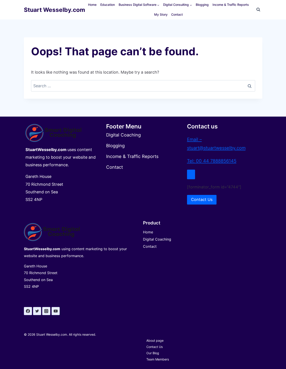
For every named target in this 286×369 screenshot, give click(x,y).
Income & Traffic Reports (230, 4)
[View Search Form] (258, 10)
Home (92, 4)
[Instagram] (46, 311)
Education (107, 4)
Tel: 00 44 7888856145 (211, 161)
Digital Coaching (157, 239)
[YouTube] (56, 311)
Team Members (157, 359)
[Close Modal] (191, 174)
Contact (177, 14)
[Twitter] (37, 311)
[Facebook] (28, 311)
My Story (161, 14)
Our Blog (152, 353)
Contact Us (154, 347)
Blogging (202, 4)
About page (155, 340)
